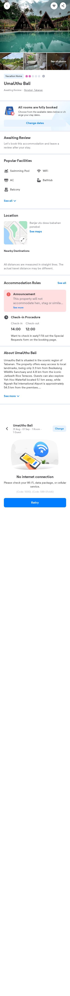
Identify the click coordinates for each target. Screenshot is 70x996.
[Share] (63, 5)
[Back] (7, 5)
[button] (15, 232)
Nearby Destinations (17, 251)
